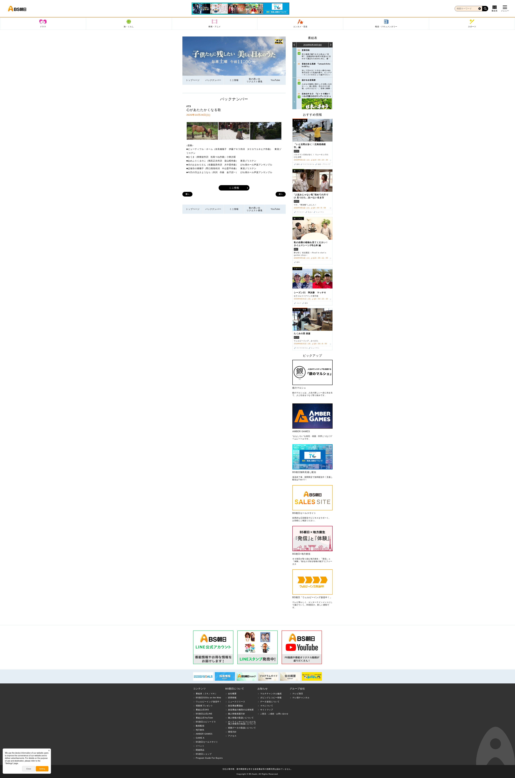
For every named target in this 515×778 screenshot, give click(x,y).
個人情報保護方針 (236, 714)
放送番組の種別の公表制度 (241, 710)
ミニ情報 (234, 80)
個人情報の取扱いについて (241, 718)
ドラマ (43, 26)
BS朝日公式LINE (204, 714)
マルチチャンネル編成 (271, 693)
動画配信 (200, 726)
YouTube (275, 80)
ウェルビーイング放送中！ (209, 701)
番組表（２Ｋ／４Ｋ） (206, 693)
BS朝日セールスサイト (207, 742)
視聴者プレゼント (204, 705)
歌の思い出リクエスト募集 (255, 80)
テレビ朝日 (297, 693)
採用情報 (232, 697)
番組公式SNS (202, 710)
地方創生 (200, 730)
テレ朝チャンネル (301, 697)
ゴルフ (299, 303)
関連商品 (200, 750)
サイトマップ (266, 710)
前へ (187, 194)
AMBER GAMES (204, 734)
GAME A (200, 738)
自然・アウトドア (324, 164)
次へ (281, 194)
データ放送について (269, 701)
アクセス (232, 736)
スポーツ (472, 26)
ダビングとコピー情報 (271, 697)
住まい (310, 212)
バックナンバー (213, 80)
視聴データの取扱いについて (242, 728)
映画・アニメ (215, 26)
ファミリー (301, 212)
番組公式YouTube (204, 718)
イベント (200, 746)
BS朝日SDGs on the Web (208, 697)
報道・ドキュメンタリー (386, 26)
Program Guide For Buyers (209, 758)
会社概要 (232, 693)
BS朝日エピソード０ (206, 722)
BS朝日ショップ (204, 754)
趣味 (298, 164)
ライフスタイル (308, 164)
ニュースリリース (236, 701)
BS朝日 (17, 8)
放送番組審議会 (235, 705)
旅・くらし (129, 26)
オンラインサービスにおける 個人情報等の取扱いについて (240, 723)
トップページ (193, 80)
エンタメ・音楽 (300, 26)
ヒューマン (320, 212)
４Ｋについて (266, 705)
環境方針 (232, 732)
